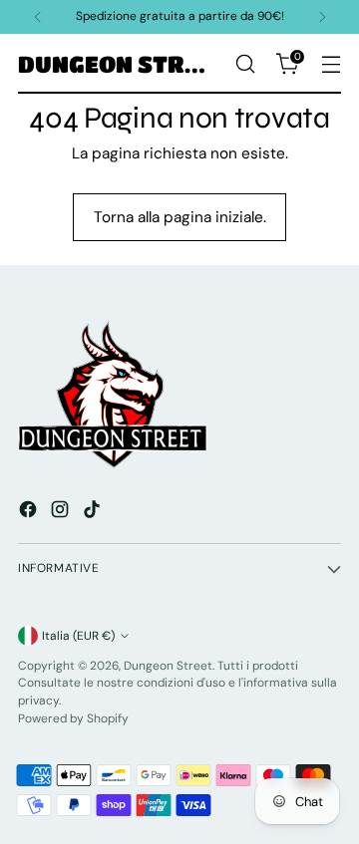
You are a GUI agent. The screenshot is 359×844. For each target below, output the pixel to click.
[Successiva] (322, 17)
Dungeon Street (168, 666)
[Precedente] (38, 17)
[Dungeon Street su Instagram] (62, 512)
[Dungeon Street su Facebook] (30, 512)
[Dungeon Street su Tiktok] (94, 512)
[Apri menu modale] (330, 64)
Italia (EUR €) (78, 636)
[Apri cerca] (244, 64)
